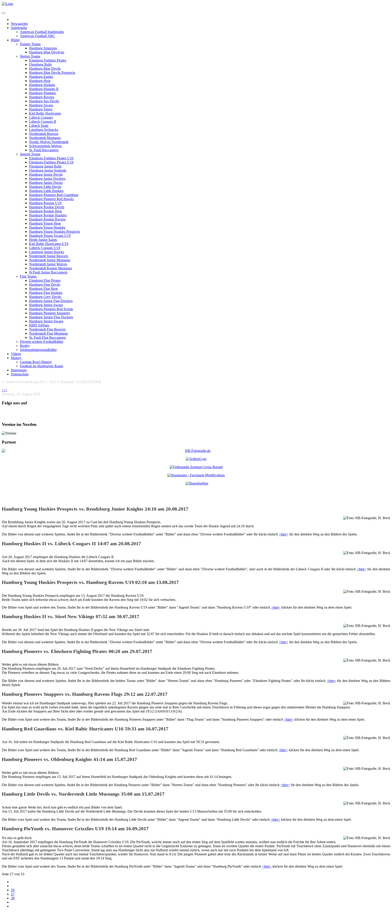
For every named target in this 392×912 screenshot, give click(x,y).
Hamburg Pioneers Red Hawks (51, 199)
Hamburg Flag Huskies (45, 293)
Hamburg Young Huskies (47, 227)
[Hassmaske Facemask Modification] (196, 475)
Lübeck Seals (38, 125)
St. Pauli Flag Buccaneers (47, 337)
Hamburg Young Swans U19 (50, 236)
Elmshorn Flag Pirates (45, 280)
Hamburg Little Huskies (46, 191)
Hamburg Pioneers (42, 93)
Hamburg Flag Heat (43, 288)
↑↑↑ (4, 390)
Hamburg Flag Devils (44, 284)
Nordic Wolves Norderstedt (48, 142)
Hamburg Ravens (41, 97)
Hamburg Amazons (43, 48)
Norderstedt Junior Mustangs (49, 260)
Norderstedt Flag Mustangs (48, 333)
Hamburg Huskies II (43, 89)
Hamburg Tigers (40, 109)
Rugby (25, 346)
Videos (16, 354)
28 (13, 898)
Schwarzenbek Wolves (45, 146)
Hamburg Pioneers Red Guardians (53, 195)
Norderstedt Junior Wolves (48, 264)
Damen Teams (30, 44)
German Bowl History (36, 362)
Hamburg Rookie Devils (46, 207)
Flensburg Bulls (40, 64)
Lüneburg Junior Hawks (46, 252)
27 (13, 894)
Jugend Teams (30, 154)
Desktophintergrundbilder (38, 350)
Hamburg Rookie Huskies (47, 215)
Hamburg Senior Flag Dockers (51, 317)
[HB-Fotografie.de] (196, 451)
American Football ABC (37, 36)
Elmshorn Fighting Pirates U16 (51, 158)
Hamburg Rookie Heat (45, 211)
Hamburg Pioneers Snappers (49, 313)
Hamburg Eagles (41, 77)
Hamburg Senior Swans (46, 321)
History (16, 358)
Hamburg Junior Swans (46, 305)
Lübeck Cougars (41, 117)
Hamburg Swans (41, 105)
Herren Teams (30, 56)
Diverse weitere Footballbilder (41, 341)
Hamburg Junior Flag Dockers (51, 301)
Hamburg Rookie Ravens (47, 219)
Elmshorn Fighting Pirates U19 (51, 162)
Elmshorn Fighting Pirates (47, 60)
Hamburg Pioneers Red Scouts (51, 309)
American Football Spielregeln (42, 32)
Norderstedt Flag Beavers (47, 329)
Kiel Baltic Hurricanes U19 (48, 244)
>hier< (283, 534)
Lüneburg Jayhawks (43, 130)
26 (13, 890)
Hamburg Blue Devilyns (46, 52)
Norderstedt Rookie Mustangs (50, 268)
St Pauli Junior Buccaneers (48, 272)
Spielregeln (19, 28)
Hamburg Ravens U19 (45, 203)
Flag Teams (28, 276)
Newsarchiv (19, 24)
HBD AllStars (39, 325)
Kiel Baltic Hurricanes (45, 113)
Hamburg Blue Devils (45, 68)
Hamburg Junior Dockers (47, 178)
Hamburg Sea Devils (44, 101)
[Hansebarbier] (197, 483)
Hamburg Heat (39, 81)
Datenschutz (20, 374)
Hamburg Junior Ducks (46, 183)
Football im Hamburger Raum (41, 366)
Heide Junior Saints (43, 240)
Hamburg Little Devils (45, 187)
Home (15, 20)
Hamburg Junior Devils (46, 174)
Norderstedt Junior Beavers (48, 256)
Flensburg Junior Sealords (47, 170)
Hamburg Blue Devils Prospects (52, 72)
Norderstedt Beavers (43, 134)
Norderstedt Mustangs (45, 138)
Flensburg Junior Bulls (45, 166)
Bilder (15, 40)
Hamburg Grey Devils (45, 297)
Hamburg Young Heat (45, 223)
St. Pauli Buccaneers (44, 150)
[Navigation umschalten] (3, 13)
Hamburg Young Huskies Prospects (54, 231)
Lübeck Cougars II (42, 121)
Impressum (19, 370)
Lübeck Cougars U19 (44, 248)
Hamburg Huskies (42, 85)
